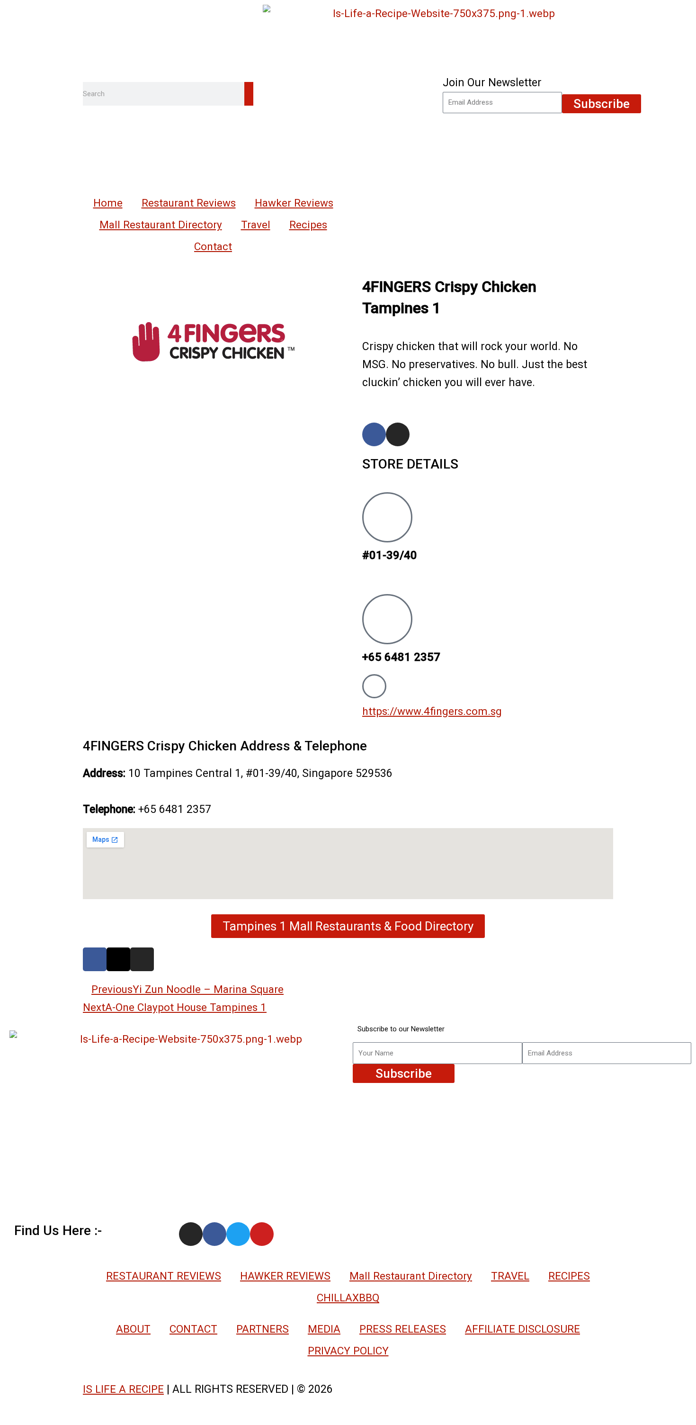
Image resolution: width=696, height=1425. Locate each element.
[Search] (248, 94)
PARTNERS (262, 1329)
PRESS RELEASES (402, 1329)
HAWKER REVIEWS (285, 1276)
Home (108, 203)
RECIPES (569, 1276)
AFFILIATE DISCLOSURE (522, 1329)
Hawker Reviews (294, 203)
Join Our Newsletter (492, 82)
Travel (255, 224)
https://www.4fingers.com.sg (432, 711)
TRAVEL (510, 1276)
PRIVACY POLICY (348, 1350)
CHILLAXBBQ (348, 1297)
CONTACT (193, 1329)
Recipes (308, 224)
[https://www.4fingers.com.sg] (374, 686)
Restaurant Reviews (189, 203)
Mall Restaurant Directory (160, 224)
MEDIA (324, 1329)
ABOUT (133, 1329)
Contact (213, 246)
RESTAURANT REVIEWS (163, 1276)
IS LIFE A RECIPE (123, 1389)
